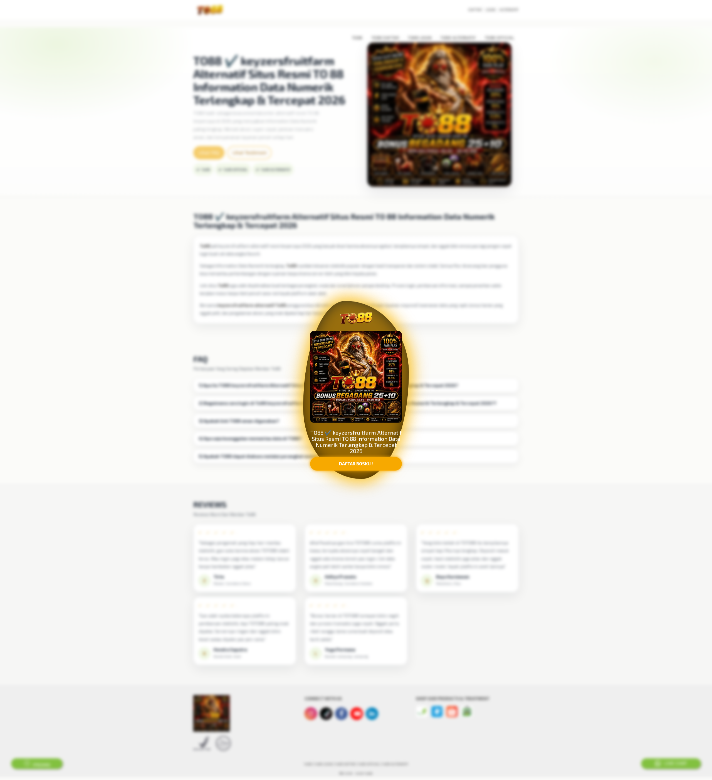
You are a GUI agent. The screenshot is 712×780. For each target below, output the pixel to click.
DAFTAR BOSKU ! (356, 463)
